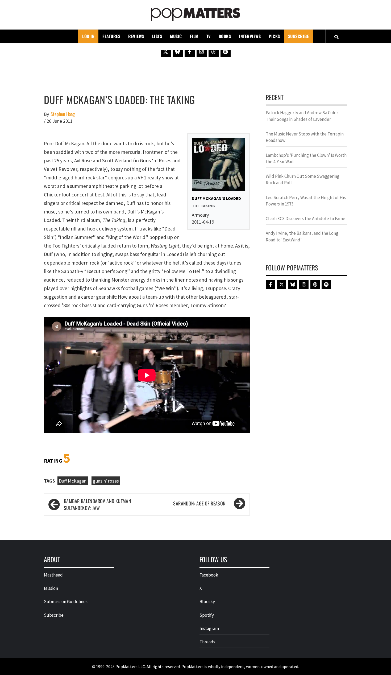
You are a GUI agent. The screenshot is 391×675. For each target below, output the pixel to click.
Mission (51, 588)
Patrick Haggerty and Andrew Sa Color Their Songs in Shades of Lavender (302, 116)
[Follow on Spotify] (226, 52)
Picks (274, 36)
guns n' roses (106, 481)
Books (225, 36)
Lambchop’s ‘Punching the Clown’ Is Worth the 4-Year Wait (306, 158)
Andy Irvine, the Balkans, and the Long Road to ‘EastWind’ (302, 236)
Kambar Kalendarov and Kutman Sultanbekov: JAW (97, 504)
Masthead (53, 575)
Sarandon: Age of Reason (199, 503)
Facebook (208, 575)
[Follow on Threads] (214, 52)
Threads (207, 642)
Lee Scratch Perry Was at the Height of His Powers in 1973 (306, 201)
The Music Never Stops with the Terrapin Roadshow (305, 137)
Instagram (209, 628)
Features (111, 36)
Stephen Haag (63, 114)
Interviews (250, 36)
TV (208, 36)
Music (176, 36)
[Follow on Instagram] (202, 52)
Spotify (206, 615)
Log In (88, 36)
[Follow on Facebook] (190, 52)
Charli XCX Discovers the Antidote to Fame (305, 218)
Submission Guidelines (66, 601)
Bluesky (207, 601)
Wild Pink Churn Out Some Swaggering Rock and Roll (302, 179)
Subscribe (298, 36)
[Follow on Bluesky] (178, 52)
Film (194, 36)
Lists (157, 36)
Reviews (136, 36)
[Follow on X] (166, 52)
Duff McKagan (72, 481)
